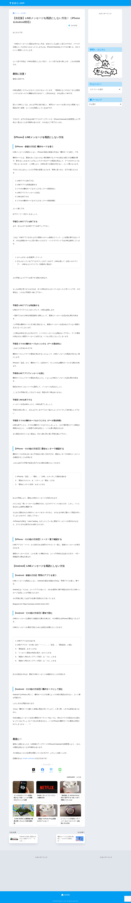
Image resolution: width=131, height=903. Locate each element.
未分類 (78, 777)
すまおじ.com (16, 3)
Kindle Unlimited (29, 758)
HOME (66, 895)
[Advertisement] (105, 27)
